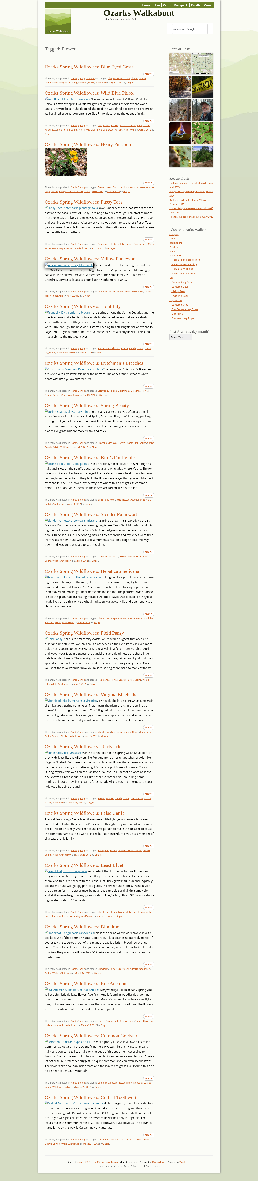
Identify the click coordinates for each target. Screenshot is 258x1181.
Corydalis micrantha (108, 556)
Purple (66, 129)
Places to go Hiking (182, 269)
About (109, 1166)
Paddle (195, 5)
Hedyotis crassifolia (121, 912)
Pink (59, 129)
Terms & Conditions (133, 1166)
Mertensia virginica (121, 731)
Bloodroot (103, 968)
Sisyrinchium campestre (57, 82)
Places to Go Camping (184, 264)
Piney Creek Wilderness (71, 191)
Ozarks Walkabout (139, 13)
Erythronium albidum (109, 348)
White (91, 82)
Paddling (173, 247)
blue (110, 78)
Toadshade (137, 798)
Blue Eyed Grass (121, 78)
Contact (118, 1166)
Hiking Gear (178, 291)
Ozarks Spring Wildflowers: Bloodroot (83, 926)
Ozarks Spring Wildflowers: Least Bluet (84, 865)
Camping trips (179, 304)
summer (82, 82)
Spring (81, 78)
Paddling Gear (179, 295)
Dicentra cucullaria (107, 390)
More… (208, 5)
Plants (74, 78)
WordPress (184, 1161)
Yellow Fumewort (54, 295)
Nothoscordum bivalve (130, 850)
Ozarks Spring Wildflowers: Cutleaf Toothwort (91, 1097)
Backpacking (175, 242)
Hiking (172, 238)
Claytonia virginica (107, 442)
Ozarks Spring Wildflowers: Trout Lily (83, 306)
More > (148, 73)
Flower (134, 78)
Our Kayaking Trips (182, 318)
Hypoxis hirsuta (134, 1082)
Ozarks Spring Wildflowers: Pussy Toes (84, 202)
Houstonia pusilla (142, 912)
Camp (167, 5)
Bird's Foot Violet (106, 499)
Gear (171, 277)
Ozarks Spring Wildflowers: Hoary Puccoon (88, 144)
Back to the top (153, 1166)
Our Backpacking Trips (184, 309)
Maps (172, 251)
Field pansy (103, 679)
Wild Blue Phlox (94, 129)
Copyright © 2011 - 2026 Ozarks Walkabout (97, 1161)
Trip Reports (175, 300)
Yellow (147, 291)
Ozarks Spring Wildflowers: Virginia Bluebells (90, 694)
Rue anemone (127, 1020)
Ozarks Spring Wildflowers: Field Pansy (84, 633)
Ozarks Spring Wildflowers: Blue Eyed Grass (89, 66)
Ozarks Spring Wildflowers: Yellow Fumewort (90, 258)
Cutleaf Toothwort (133, 1139)
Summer (90, 78)
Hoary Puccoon (114, 187)
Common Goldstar (107, 1082)
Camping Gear (179, 286)
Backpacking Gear (181, 282)
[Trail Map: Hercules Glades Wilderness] (202, 62)
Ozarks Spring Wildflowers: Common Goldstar (91, 1035)
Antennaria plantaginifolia (111, 244)
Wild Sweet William (112, 129)
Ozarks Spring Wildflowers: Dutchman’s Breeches (94, 363)
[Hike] (202, 155)
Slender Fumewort (137, 556)
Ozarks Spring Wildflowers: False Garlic (84, 813)
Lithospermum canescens (136, 187)
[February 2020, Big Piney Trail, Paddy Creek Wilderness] (180, 109)
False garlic (103, 850)
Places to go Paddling (183, 273)
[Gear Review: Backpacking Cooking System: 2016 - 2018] (180, 132)
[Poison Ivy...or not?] (202, 132)
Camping (174, 234)
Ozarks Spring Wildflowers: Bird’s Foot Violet (90, 457)
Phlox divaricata (128, 125)
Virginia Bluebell (60, 736)
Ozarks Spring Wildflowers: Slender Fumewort (91, 514)
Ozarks (142, 78)
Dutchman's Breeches (129, 390)
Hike (157, 5)
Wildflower (101, 82)
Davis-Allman (158, 1161)
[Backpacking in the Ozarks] (202, 109)
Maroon (110, 798)
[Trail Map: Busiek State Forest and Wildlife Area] (180, 62)
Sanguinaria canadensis (138, 968)
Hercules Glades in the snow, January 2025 (191, 216)
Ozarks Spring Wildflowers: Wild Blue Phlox (89, 93)
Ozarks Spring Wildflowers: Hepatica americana (92, 571)
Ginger (130, 82)
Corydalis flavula (106, 291)
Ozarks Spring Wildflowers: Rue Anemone (86, 983)
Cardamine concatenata (110, 1139)
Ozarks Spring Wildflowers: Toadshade (83, 746)
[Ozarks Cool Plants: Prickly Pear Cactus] (180, 155)
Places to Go (175, 255)
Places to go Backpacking (186, 259)
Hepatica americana (121, 618)
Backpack (181, 5)
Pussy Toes (63, 248)
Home (146, 5)
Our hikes (177, 313)
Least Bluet (50, 916)
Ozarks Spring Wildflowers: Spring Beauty (87, 405)
